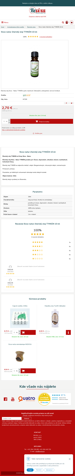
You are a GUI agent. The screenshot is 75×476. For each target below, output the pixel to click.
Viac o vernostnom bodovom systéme (13, 130)
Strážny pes (38, 133)
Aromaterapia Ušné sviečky (15, 27)
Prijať (30, 470)
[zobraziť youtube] (13, 399)
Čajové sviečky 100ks (19, 306)
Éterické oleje (31, 27)
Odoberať (26, 418)
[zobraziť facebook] (6, 399)
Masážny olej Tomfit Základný (55, 306)
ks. (7, 121)
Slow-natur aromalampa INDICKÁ (20, 344)
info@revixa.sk (40, 451)
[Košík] (72, 22)
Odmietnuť (49, 470)
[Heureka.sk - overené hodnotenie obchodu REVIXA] (54, 404)
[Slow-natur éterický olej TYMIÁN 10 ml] (34, 64)
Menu (5, 22)
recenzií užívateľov (46, 37)
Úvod (2, 27)
